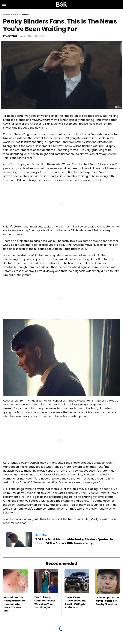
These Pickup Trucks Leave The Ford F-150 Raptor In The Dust (76, 602)
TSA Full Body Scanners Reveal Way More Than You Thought (44, 602)
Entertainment (10, 14)
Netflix (66, 249)
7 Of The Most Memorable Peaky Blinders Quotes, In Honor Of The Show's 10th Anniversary (74, 541)
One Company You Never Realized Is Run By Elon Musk (107, 601)
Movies (25, 14)
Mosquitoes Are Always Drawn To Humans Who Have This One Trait (14, 604)
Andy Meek (11, 36)
